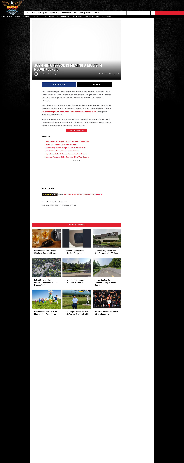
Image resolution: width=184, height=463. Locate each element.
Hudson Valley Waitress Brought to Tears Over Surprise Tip (66, 148)
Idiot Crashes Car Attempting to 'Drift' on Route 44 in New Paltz (67, 142)
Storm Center (77, 17)
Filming (52, 202)
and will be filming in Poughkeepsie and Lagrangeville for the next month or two (69, 112)
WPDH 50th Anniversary (92, 17)
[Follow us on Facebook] (138, 13)
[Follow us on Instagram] (143, 13)
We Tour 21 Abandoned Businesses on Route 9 (61, 145)
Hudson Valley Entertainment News (65, 205)
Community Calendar (63, 17)
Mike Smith (41, 74)
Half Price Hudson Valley (68, 13)
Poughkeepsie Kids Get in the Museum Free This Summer (45, 313)
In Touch (9, 17)
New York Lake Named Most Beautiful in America (62, 151)
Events (88, 13)
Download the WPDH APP (76, 130)
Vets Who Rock (49, 17)
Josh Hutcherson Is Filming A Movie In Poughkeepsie (83, 194)
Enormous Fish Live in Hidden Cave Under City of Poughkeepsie (67, 157)
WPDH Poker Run (107, 17)
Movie (56, 202)
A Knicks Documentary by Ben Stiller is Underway (106, 313)
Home (27, 13)
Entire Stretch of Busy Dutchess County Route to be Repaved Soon (45, 282)
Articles (52, 205)
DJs (33, 13)
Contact (96, 13)
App (46, 13)
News (81, 13)
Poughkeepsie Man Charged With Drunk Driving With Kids (45, 252)
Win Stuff (54, 13)
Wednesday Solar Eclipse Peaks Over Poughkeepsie (74, 252)
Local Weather (37, 17)
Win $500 (17, 17)
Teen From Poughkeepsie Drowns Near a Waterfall (74, 281)
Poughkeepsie (63, 202)
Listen (40, 13)
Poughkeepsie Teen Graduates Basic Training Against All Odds (76, 313)
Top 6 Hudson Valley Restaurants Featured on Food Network (66, 154)
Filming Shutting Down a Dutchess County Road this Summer (105, 282)
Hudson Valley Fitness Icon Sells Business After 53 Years (106, 252)
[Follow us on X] (153, 13)
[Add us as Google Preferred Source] (133, 13)
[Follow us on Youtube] (148, 13)
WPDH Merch (26, 17)
